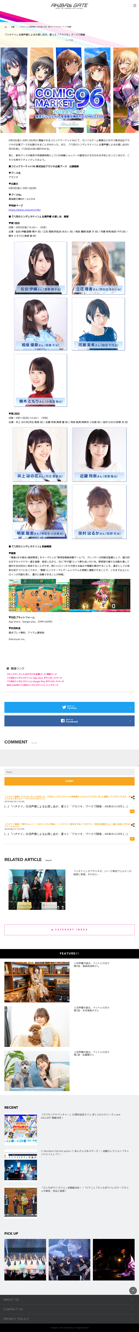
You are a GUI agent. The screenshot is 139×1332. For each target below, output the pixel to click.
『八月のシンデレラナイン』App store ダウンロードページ (34, 677)
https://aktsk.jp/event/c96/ (25, 209)
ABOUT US (11, 1299)
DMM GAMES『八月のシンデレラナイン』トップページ (32, 685)
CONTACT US (13, 1309)
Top (5, 27)
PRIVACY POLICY (16, 1319)
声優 (12, 27)
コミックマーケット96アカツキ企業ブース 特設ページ (32, 674)
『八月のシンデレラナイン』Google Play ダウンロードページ (35, 681)
